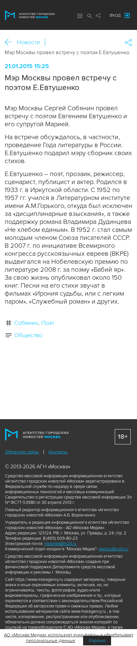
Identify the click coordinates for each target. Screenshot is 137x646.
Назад (11, 42)
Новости (28, 42)
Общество (28, 335)
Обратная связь (22, 452)
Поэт (47, 322)
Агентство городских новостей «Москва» (30, 15)
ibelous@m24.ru (113, 549)
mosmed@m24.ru (60, 543)
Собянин (26, 322)
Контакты (58, 452)
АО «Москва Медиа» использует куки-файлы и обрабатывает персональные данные (68, 637)
